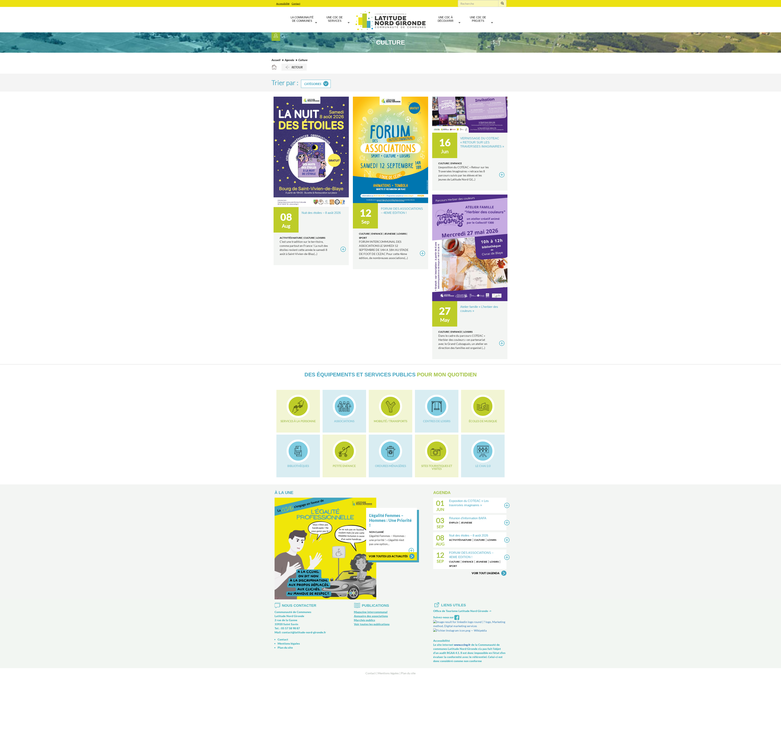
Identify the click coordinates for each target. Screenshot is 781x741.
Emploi (453, 522)
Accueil (276, 60)
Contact (296, 3)
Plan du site (285, 647)
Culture (309, 237)
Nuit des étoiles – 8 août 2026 (321, 212)
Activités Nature (291, 237)
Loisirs (320, 237)
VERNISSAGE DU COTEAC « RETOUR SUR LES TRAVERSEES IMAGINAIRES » (482, 142)
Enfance (377, 233)
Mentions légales (289, 643)
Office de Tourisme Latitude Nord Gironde (460, 611)
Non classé (376, 531)
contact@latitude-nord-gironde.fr (304, 632)
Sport (363, 237)
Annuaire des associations (371, 616)
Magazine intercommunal (370, 612)
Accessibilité (282, 3)
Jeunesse (390, 233)
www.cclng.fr (462, 644)
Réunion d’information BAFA (467, 518)
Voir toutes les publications (371, 624)
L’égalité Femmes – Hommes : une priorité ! (390, 520)
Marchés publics (364, 620)
